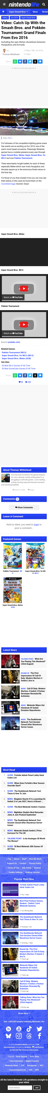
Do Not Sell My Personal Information (24, 1050)
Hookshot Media (21, 1045)
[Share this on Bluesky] (20, 61)
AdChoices (39, 1047)
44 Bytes (27, 1047)
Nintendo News (11, 1065)
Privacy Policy (35, 863)
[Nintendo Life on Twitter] (39, 1029)
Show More (23, 1013)
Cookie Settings (16, 872)
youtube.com (14, 342)
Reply (32, 490)
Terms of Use (13, 868)
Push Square (21, 1056)
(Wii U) (14, 352)
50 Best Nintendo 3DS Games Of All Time (25, 847)
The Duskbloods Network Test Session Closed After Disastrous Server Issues (24, 822)
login (36, 524)
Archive (37, 868)
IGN (22, 1065)
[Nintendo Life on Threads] (29, 1036)
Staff (24, 859)
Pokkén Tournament (23, 158)
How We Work (35, 859)
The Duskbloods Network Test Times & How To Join (24, 792)
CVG (30, 1070)
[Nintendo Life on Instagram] (18, 1036)
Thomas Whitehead (10, 54)
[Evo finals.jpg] (24, 121)
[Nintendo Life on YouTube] (18, 1029)
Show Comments (25, 507)
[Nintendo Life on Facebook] (39, 1036)
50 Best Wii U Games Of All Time (16, 365)
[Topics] (4, 4)
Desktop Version (32, 872)
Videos (5, 18)
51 (17, 712)
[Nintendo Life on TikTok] (29, 1029)
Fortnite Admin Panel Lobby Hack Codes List (25, 776)
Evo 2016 (14, 18)
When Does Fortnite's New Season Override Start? (25, 784)
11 (17, 697)
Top (9, 859)
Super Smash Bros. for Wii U (35, 572)
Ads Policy (26, 868)
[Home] (3, 12)
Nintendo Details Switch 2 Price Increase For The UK (24, 831)
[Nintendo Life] (24, 4)
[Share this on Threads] (35, 61)
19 (17, 682)
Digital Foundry (32, 1061)
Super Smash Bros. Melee (12, 155)
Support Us (12, 863)
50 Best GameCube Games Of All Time (18, 368)
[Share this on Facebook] (25, 61)
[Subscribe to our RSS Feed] (8, 1029)
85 (17, 728)
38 (17, 666)
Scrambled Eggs (8, 184)
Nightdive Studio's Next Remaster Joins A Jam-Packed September (25, 813)
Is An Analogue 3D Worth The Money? (26, 839)
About (16, 859)
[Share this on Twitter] (30, 61)
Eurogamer (32, 1065)
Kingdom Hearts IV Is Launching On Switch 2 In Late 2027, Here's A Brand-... (26, 800)
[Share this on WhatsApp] (15, 61)
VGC (41, 1065)
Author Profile (19, 490)
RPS (37, 1070)
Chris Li (10, 138)
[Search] (43, 4)
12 (29, 382)
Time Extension (16, 1061)
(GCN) (16, 358)
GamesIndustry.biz (17, 1070)
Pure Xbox (34, 1056)
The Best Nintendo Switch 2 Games (26, 807)
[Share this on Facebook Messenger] (40, 61)
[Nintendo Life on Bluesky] (8, 1036)
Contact (23, 863)
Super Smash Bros (28, 18)
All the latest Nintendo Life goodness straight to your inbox (24, 1081)
